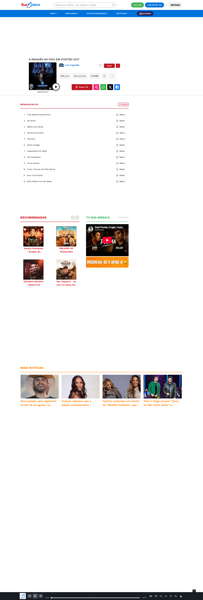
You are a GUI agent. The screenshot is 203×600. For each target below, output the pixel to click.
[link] (78, 65)
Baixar (122, 115)
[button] (67, 115)
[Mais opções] (112, 76)
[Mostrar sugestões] (118, 66)
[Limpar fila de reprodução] (180, 596)
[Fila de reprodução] (155, 596)
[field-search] (113, 5)
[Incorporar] (170, 596)
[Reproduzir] (56, 87)
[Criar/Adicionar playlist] (175, 596)
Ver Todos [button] (123, 217)
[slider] (51, 598)
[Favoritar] (100, 65)
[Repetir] (165, 596)
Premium (146, 13)
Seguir (109, 66)
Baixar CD (83, 87)
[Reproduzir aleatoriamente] (160, 596)
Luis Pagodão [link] (72, 65)
